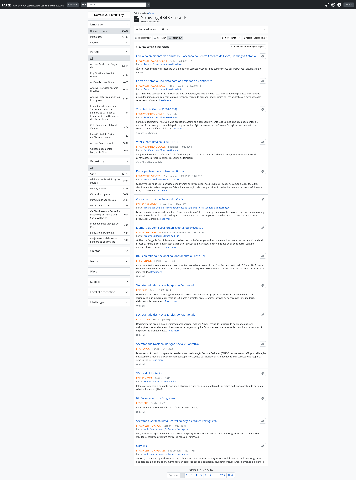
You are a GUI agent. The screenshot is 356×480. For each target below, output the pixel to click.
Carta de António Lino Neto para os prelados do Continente (174, 81)
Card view (161, 37)
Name (94, 261)
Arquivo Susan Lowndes (109, 144)
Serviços (141, 445)
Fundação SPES (109, 189)
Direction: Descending (254, 37)
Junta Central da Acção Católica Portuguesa (109, 136)
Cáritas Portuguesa (109, 195)
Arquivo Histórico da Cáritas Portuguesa (109, 98)
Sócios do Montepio (149, 373)
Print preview (144, 37)
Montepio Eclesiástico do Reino (160, 381)
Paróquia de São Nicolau (109, 200)
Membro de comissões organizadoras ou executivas (169, 227)
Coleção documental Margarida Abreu (109, 150)
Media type (97, 302)
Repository (97, 161)
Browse (72, 4)
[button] (327, 5)
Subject (95, 282)
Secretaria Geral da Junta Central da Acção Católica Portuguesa (176, 421)
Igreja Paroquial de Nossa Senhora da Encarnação (109, 240)
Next (230, 475)
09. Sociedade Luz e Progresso (155, 398)
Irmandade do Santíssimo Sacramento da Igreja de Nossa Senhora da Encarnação (187, 207)
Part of (94, 52)
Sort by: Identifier (230, 37)
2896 (222, 475)
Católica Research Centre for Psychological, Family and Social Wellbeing (109, 214)
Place (93, 271)
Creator (95, 251)
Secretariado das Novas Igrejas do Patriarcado (165, 285)
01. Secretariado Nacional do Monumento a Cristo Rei (170, 256)
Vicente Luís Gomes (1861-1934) (156, 109)
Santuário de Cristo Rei (109, 233)
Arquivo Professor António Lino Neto (109, 89)
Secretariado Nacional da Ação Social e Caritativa (167, 344)
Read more (165, 100)
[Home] (34, 4)
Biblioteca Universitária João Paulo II (109, 181)
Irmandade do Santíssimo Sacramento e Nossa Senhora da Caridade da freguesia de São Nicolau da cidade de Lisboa (109, 112)
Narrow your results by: (109, 15)
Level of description (102, 292)
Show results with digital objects (249, 46)
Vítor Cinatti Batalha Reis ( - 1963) (157, 142)
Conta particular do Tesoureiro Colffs (160, 199)
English (109, 43)
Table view (176, 37)
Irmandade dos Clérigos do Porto (109, 225)
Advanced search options (152, 29)
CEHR (109, 174)
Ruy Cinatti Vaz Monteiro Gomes (109, 75)
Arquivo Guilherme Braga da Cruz (109, 66)
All (91, 58)
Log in (348, 4)
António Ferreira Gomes (109, 83)
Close (151, 13)
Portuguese (109, 37)
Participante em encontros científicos (160, 171)
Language (96, 24)
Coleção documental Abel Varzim (109, 127)
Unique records (109, 32)
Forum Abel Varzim (109, 206)
